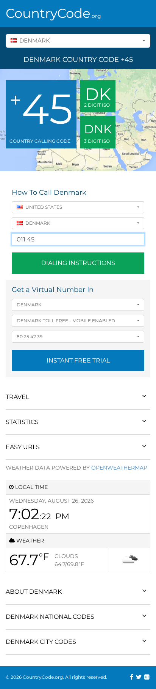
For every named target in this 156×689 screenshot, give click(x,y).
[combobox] (78, 41)
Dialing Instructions (78, 262)
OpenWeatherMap (119, 467)
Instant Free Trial (78, 360)
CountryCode (53, 13)
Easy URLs (23, 447)
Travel (17, 396)
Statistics (22, 422)
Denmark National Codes (50, 616)
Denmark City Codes (41, 641)
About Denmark (34, 591)
